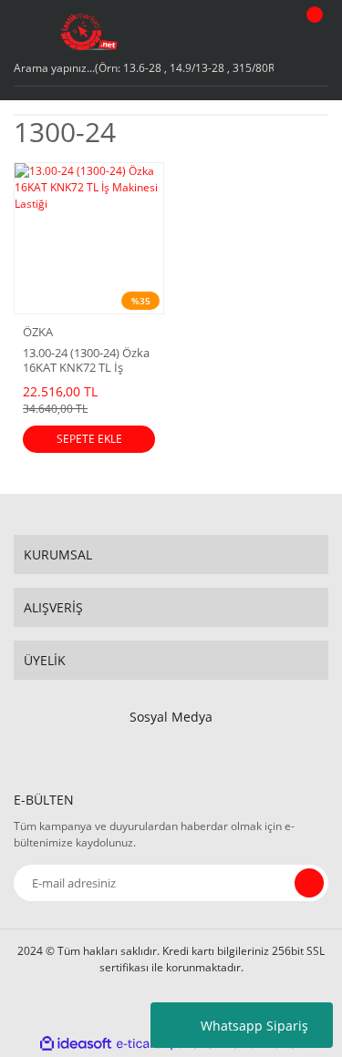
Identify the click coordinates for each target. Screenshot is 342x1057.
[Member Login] (265, 31)
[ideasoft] (75, 1043)
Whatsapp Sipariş (254, 1025)
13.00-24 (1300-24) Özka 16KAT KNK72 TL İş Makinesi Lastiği (86, 360)
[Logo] (89, 32)
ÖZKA (38, 331)
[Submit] (309, 883)
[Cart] (311, 31)
